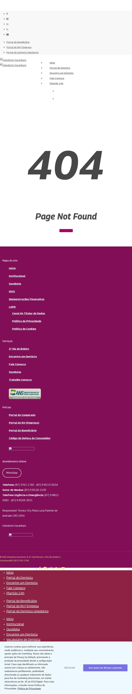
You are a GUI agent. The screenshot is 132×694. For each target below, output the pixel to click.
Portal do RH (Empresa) (24, 422)
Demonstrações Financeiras (26, 299)
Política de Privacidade (26, 321)
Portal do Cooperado (22, 415)
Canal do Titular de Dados (28, 313)
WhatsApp (12, 472)
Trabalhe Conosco (20, 379)
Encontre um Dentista (23, 356)
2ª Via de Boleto (19, 348)
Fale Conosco (17, 364)
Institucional (17, 276)
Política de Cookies (24, 328)
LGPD (12, 306)
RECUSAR (69, 668)
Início (12, 268)
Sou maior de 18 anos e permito (105, 668)
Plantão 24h (15, 593)
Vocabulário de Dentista (23, 639)
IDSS (12, 291)
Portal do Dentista (19, 578)
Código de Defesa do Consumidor (30, 438)
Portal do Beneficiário (23, 430)
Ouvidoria (15, 283)
